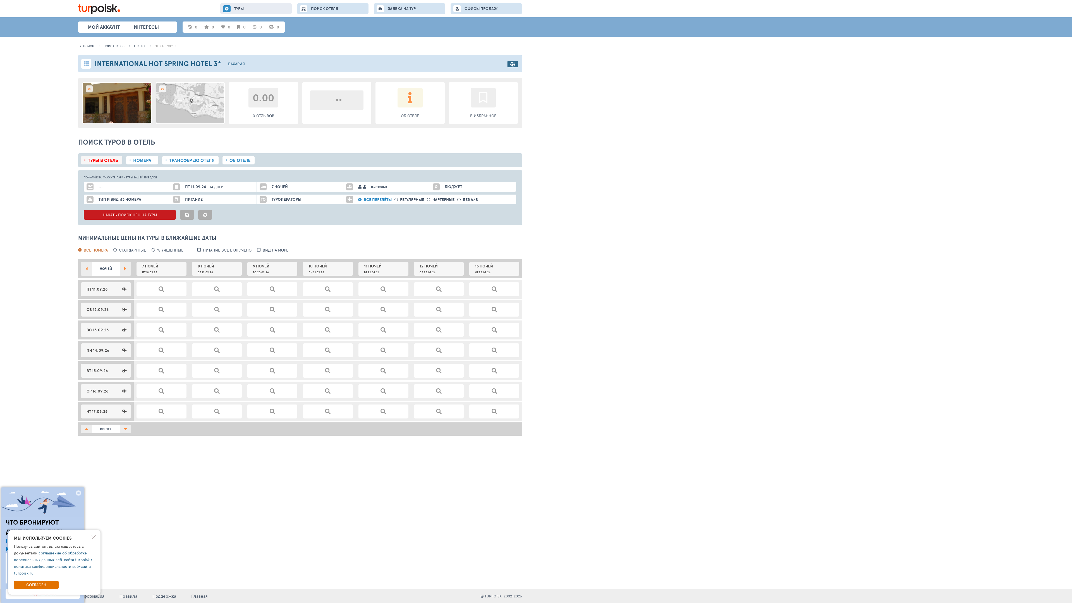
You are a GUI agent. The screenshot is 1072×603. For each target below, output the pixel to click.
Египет (139, 46)
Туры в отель (103, 160)
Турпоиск (86, 46)
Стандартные (132, 250)
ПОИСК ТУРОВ (114, 46)
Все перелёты (378, 199)
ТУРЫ (239, 8)
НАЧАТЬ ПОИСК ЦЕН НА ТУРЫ (130, 214)
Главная (199, 596)
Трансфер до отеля (191, 160)
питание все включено (227, 250)
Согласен (36, 584)
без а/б (470, 199)
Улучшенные (170, 250)
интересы (146, 26)
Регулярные (412, 199)
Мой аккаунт (104, 26)
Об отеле (239, 160)
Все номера (96, 250)
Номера (142, 160)
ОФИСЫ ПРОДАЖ (481, 8)
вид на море (275, 250)
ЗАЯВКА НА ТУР (402, 8)
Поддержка (164, 596)
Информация (91, 596)
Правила (128, 596)
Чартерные (443, 199)
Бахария (236, 63)
